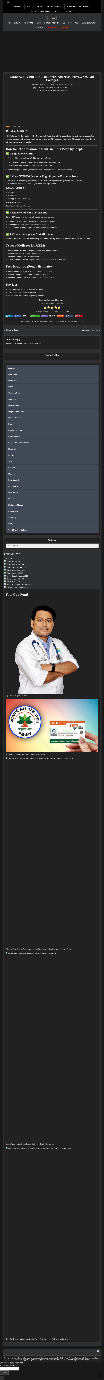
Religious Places (15, 505)
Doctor (11, 424)
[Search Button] (99, 2)
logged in (21, 343)
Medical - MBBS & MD (65, 84)
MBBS (29, 322)
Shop (77, 22)
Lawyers (12, 468)
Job (64, 22)
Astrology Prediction (51, 22)
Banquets (12, 380)
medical (62, 322)
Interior (11, 455)
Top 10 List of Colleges (55, 6)
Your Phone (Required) (8, 1366)
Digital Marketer (15, 418)
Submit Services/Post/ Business (78, 6)
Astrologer (18, 6)
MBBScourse (54, 322)
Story (70, 22)
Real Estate (13, 493)
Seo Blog (12, 517)
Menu (8, 2)
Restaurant (13, 511)
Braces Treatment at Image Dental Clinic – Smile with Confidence (30, 1144)
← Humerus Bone (11, 330)
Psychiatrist (13, 486)
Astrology (12, 374)
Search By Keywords (89, 22)
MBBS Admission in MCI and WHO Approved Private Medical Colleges (52, 78)
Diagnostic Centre (16, 412)
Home (9, 22)
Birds (10, 387)
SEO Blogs (69, 11)
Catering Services (16, 393)
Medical (11, 474)
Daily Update (13, 405)
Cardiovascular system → (89, 330)
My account (28, 22)
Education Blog (15, 430)
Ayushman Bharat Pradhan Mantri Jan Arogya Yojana (25, 754)
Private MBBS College (76, 322)
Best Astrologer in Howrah (40, 11)
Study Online (39, 27)
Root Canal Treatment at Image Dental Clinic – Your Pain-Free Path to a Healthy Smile (37, 1339)
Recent (38, 22)
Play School (13, 480)
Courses (39, 6)
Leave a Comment (39, 84)
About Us (58, 11)
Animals (11, 368)
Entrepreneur (14, 436)
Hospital (12, 449)
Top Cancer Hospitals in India (16, 696)
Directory (17, 22)
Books (29, 6)
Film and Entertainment (18, 443)
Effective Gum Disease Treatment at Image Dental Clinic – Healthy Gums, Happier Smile (38, 949)
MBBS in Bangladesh (40, 322)
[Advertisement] (52, 50)
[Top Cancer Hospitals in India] (44, 646)
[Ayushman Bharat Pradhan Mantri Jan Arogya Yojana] (52, 726)
